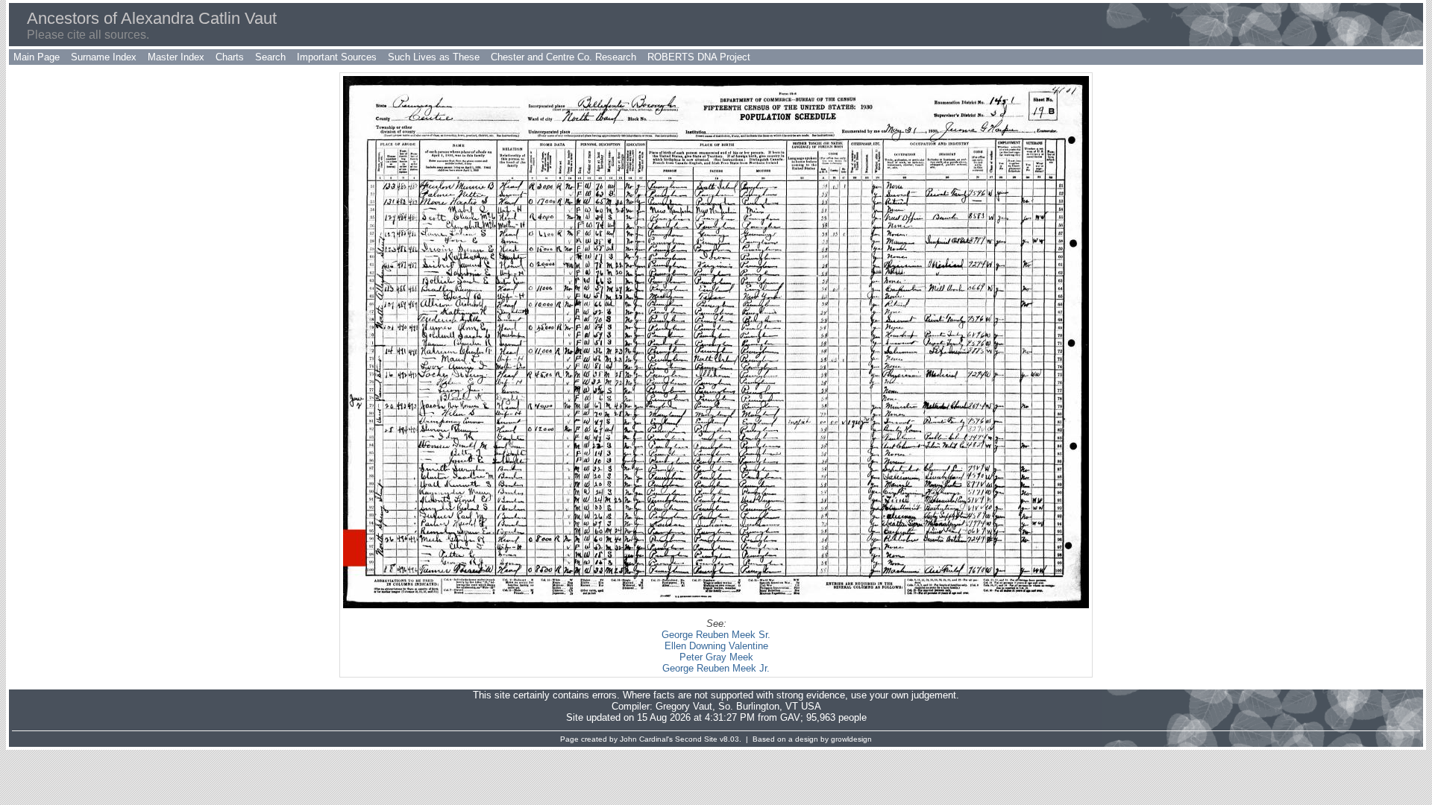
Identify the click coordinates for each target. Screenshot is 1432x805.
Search (270, 57)
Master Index (176, 57)
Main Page (36, 57)
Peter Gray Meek (716, 657)
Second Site (696, 739)
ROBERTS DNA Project (698, 57)
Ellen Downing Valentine (716, 645)
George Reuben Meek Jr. (716, 668)
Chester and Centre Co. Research (563, 57)
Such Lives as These (434, 57)
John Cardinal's (646, 739)
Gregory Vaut (684, 706)
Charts (230, 57)
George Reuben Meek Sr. (716, 634)
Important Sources (337, 57)
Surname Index (103, 57)
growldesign (851, 739)
